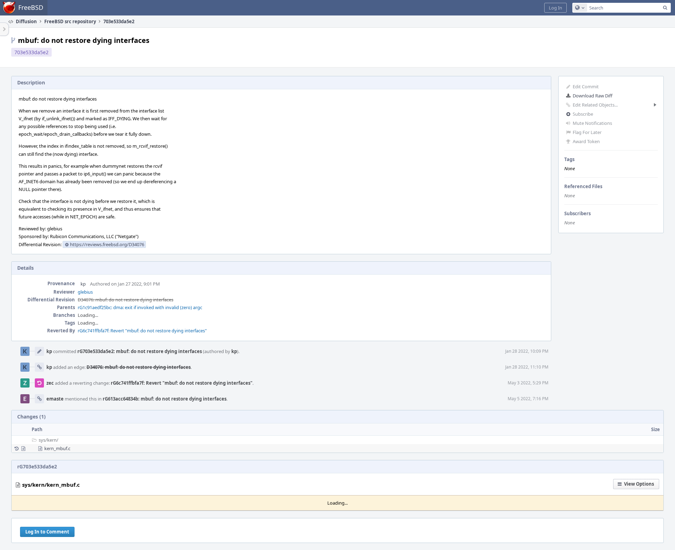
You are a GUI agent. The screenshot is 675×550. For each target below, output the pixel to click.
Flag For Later (587, 132)
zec (50, 383)
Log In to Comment (47, 532)
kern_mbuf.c (57, 448)
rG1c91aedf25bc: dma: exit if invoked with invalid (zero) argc (140, 307)
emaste (55, 399)
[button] (555, 8)
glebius (85, 292)
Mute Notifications (592, 123)
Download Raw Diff (592, 95)
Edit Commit (586, 86)
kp (83, 284)
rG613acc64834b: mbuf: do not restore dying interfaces (164, 399)
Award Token (586, 141)
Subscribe (583, 114)
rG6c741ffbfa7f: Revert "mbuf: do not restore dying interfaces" (142, 330)
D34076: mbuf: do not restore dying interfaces (125, 299)
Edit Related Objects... (595, 105)
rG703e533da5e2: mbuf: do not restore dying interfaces (139, 351)
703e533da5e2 (31, 52)
